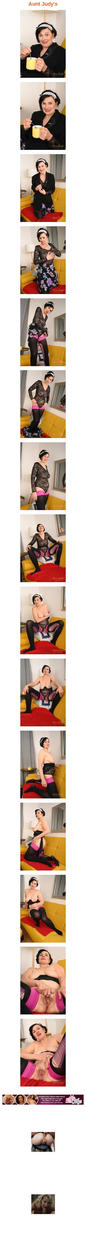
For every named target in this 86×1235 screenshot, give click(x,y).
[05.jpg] (43, 333)
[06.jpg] (43, 405)
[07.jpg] (43, 477)
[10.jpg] (43, 694)
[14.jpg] (43, 982)
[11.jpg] (43, 766)
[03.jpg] (43, 189)
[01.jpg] (43, 45)
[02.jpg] (43, 117)
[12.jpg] (43, 838)
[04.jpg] (43, 261)
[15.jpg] (43, 1054)
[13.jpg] (43, 910)
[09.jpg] (43, 621)
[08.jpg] (43, 549)
